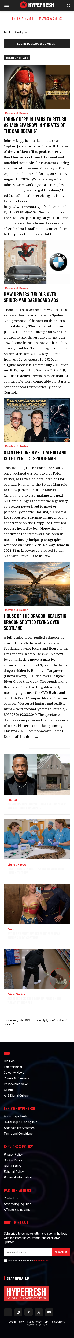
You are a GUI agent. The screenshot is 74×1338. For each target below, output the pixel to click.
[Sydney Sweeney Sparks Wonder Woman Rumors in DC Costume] (37, 904)
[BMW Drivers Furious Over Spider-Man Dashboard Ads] (37, 262)
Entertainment (23, 18)
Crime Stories (16, 994)
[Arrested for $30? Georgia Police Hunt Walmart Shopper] (37, 969)
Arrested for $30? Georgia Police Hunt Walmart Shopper (34, 1000)
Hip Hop (12, 800)
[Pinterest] (28, 1312)
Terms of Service (53, 1321)
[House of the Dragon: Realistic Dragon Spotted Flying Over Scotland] (37, 584)
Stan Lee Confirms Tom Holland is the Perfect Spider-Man (35, 455)
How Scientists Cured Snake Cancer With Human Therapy (35, 871)
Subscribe (60, 1252)
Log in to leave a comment (37, 43)
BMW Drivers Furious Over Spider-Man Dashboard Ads (31, 297)
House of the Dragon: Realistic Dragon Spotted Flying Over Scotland (35, 621)
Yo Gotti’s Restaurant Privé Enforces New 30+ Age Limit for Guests (36, 806)
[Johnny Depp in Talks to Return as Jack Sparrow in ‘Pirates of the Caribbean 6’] (37, 87)
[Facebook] (8, 1312)
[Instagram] (18, 1312)
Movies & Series (50, 18)
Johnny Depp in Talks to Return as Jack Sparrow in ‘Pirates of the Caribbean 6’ (35, 125)
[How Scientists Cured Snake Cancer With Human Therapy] (37, 839)
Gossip (11, 929)
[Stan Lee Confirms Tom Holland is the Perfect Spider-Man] (37, 420)
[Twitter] (39, 1312)
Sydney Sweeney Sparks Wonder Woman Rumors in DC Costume (34, 935)
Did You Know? (16, 865)
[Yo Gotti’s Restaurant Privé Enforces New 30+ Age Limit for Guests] (37, 774)
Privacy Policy (41, 1260)
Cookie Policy (16, 1321)
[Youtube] (49, 1312)
